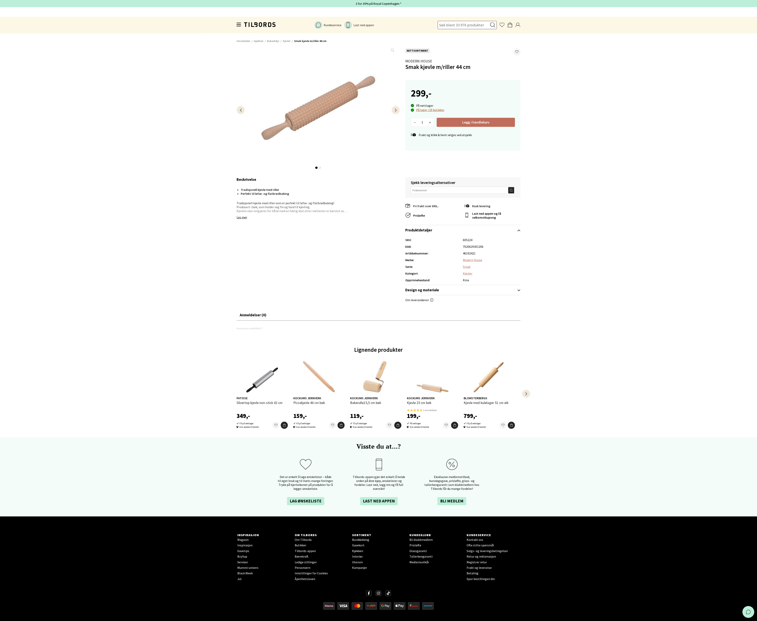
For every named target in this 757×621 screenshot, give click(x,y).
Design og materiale (422, 290)
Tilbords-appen (305, 551)
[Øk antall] (430, 122)
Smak (466, 267)
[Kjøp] (284, 425)
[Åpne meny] (239, 25)
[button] (516, 52)
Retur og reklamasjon (481, 556)
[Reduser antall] (415, 122)
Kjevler (286, 41)
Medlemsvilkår (419, 562)
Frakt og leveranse (479, 568)
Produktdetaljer (418, 230)
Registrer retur (477, 562)
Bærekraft (302, 556)
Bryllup (242, 556)
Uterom (357, 562)
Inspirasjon (245, 545)
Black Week (245, 573)
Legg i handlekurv (475, 122)
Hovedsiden (243, 41)
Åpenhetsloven (305, 579)
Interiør (357, 556)
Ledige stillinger (306, 562)
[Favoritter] (275, 425)
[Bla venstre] (241, 110)
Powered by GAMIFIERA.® (249, 328)
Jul (239, 579)
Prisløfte (419, 215)
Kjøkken (258, 41)
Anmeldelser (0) (253, 315)
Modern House (418, 61)
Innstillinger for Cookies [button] (311, 573)
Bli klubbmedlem (421, 540)
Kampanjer (359, 568)
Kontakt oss (475, 540)
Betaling (472, 573)
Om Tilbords (303, 540)
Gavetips (243, 551)
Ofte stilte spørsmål (480, 545)
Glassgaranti (418, 551)
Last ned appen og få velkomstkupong (486, 215)
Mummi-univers (247, 568)
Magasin (243, 540)
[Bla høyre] (396, 110)
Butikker (300, 545)
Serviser (242, 562)
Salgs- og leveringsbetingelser (487, 551)
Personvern (302, 568)
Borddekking (360, 540)
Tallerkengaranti (421, 556)
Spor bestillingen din (481, 579)
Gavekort (358, 545)
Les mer (242, 217)
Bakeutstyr (273, 41)
